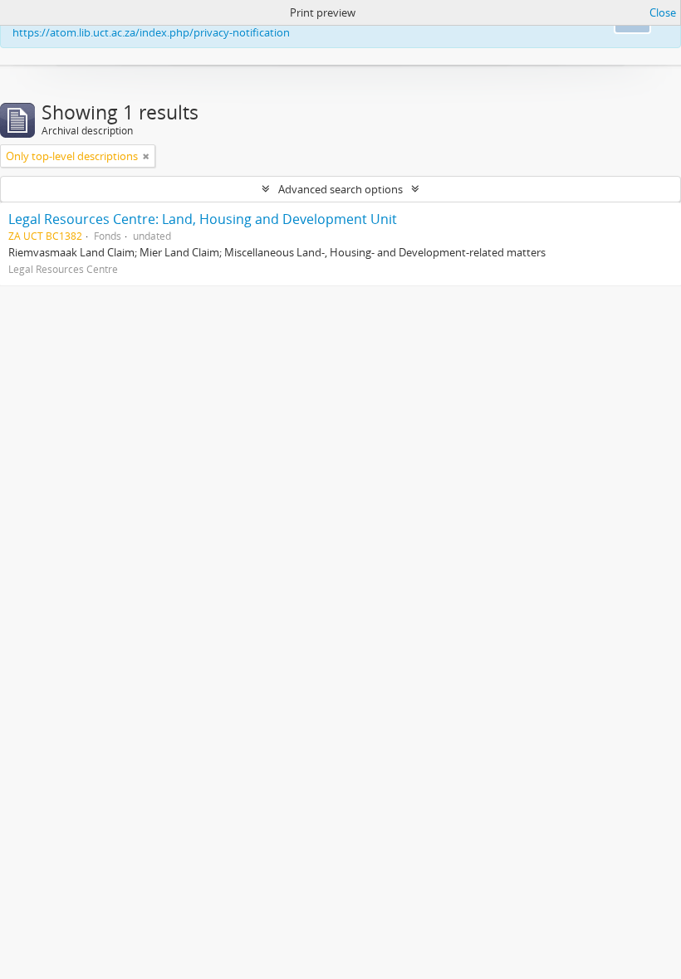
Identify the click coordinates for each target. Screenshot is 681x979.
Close (662, 12)
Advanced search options (340, 189)
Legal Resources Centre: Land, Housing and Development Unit (202, 219)
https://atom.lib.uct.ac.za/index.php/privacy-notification (151, 32)
